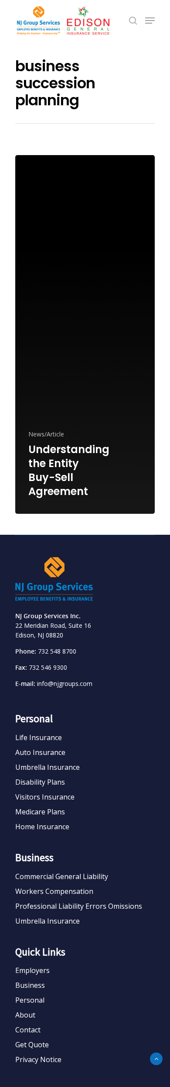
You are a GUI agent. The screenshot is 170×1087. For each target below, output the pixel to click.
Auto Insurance (40, 752)
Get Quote (32, 1044)
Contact (28, 1030)
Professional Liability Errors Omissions (78, 906)
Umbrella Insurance (47, 767)
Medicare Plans (40, 812)
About (25, 1015)
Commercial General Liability (61, 876)
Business (30, 985)
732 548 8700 (57, 651)
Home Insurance (42, 826)
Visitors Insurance (45, 797)
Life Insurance (38, 737)
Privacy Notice (38, 1059)
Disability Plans (40, 782)
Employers (32, 970)
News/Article (46, 434)
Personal (29, 1000)
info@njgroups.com (64, 683)
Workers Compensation (54, 891)
